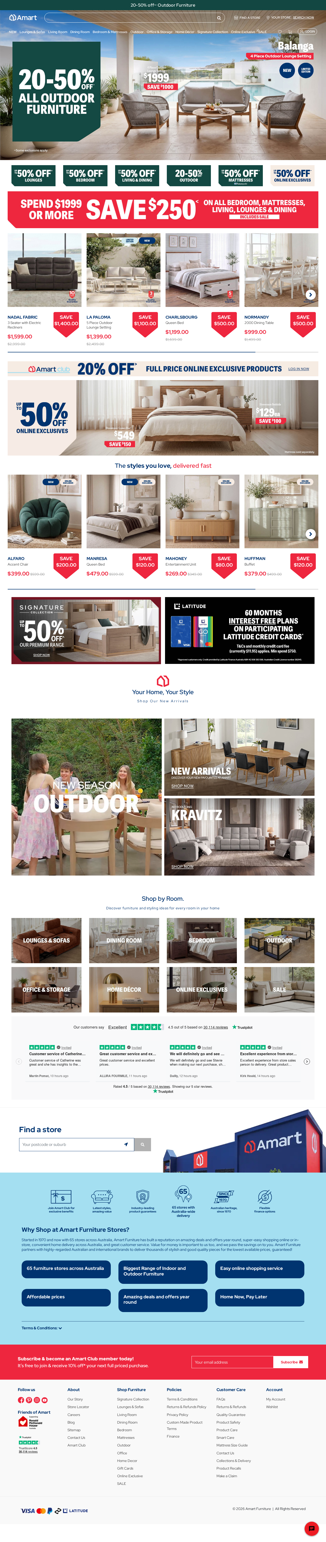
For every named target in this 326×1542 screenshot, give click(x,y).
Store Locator (78, 1407)
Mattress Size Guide (232, 1445)
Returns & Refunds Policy (186, 1407)
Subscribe (289, 1362)
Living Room (127, 1414)
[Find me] (126, 1144)
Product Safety (228, 1422)
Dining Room (127, 1422)
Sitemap (73, 1430)
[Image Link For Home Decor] (124, 989)
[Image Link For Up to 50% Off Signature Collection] (86, 630)
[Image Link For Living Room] (46, 940)
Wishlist (272, 1407)
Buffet (249, 564)
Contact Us (76, 1437)
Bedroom (124, 1430)
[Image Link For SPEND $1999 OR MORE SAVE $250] (163, 209)
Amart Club (76, 1445)
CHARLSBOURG (182, 317)
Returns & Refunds (231, 1407)
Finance (173, 1436)
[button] (6, 85)
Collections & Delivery (233, 1460)
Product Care (227, 1430)
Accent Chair (18, 564)
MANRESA (97, 558)
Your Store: (292, 17)
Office (122, 1453)
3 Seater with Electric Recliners (24, 325)
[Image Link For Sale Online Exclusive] (163, 417)
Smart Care (225, 1437)
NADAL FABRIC (22, 317)
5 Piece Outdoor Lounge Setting (100, 325)
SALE (121, 1483)
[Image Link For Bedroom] (85, 175)
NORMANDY (256, 317)
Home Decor (127, 1460)
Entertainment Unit (181, 564)
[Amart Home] (23, 17)
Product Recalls (228, 1468)
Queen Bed (175, 322)
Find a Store (250, 18)
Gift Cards (125, 1468)
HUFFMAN (254, 558)
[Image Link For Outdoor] (189, 175)
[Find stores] (142, 1144)
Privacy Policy (177, 1414)
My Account (275, 1399)
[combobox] (134, 18)
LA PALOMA (99, 317)
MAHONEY (176, 558)
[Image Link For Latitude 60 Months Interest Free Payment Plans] (240, 630)
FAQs (220, 1399)
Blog (71, 1422)
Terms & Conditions (182, 1399)
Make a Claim (226, 1476)
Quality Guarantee (231, 1414)
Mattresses (125, 1437)
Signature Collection (133, 1399)
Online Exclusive (130, 1476)
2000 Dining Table (259, 322)
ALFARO (16, 558)
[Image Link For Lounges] (33, 175)
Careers (73, 1414)
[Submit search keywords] (219, 18)
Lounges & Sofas (130, 1407)
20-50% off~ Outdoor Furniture (163, 5)
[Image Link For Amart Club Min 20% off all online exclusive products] (163, 368)
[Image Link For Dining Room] (124, 940)
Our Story (75, 1399)
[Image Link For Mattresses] (241, 175)
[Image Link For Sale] (279, 989)
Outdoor (124, 1445)
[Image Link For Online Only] (202, 989)
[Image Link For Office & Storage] (46, 989)
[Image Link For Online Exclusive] (292, 175)
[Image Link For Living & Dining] (137, 175)
